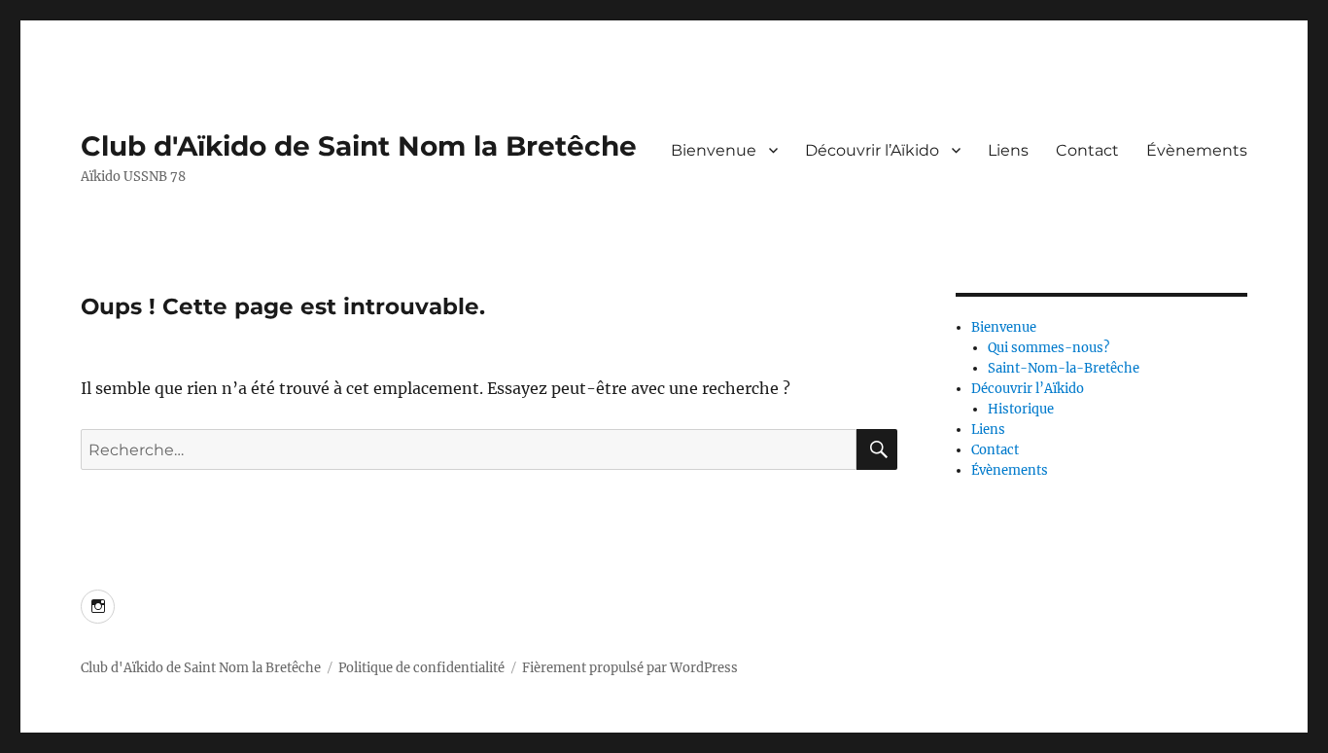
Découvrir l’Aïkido (872, 150)
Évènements (1196, 150)
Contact (1087, 150)
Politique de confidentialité (421, 668)
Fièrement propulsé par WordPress (630, 668)
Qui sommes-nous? (1048, 348)
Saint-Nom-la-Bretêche (1063, 368)
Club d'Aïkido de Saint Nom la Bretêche (359, 145)
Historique (1021, 409)
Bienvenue (713, 150)
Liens (1008, 150)
